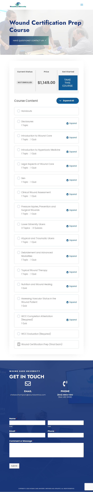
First (10, 427)
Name (13, 418)
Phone (51, 431)
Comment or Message (21, 441)
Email (12, 431)
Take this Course (67, 82)
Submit (14, 466)
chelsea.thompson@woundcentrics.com (28, 395)
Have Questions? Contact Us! (28, 40)
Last (49, 427)
